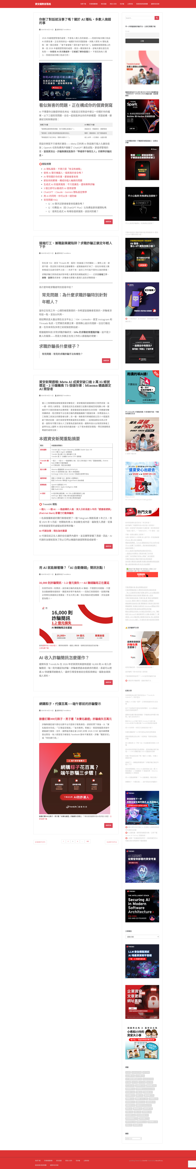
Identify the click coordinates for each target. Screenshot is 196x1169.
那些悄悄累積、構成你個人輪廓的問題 (63, 180)
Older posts (111, 842)
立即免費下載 (44, 648)
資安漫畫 (103, 4)
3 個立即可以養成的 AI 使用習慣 (60, 188)
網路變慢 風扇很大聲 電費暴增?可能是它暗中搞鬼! (143, 603)
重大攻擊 (43, 469)
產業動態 (43, 485)
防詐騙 (122, 4)
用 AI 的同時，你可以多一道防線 (60, 196)
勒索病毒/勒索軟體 (142, 4)
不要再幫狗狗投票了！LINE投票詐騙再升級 (140, 676)
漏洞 (139, 1095)
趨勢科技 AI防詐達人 (49, 645)
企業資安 (130, 4)
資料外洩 (130, 1122)
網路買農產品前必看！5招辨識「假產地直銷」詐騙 (141, 737)
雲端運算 (138, 1125)
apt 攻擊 (130, 1076)
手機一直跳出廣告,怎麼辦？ (135, 534)
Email (127, 31)
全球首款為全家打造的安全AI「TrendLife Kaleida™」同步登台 (139, 696)
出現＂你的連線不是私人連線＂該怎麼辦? (140, 556)
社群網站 (153, 1099)
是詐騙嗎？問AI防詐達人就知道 (136, 672)
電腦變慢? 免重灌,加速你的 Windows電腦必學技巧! (143, 606)
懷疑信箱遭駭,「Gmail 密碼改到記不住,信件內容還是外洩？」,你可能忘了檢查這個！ (155, 543)
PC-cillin (130, 1086)
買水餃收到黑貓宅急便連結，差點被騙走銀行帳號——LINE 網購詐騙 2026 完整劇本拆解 (142, 750)
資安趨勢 (43, 450)
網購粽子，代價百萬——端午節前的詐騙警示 (70, 704)
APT (146, 1072)
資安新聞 (130, 1115)
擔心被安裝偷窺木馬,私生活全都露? (137, 564)
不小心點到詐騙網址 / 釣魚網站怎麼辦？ (139, 223)
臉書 (129, 1109)
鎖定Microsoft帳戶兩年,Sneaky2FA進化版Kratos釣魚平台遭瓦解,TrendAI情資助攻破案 (141, 722)
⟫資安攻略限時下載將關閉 (138, 841)
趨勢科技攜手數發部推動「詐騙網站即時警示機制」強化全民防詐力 (142, 716)
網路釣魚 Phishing (143, 1105)
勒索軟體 (130, 1089)
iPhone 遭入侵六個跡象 (133, 540)
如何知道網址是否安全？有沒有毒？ (138, 522)
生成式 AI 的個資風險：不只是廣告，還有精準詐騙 (69, 184)
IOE (134, 1082)
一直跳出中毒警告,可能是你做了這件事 (139, 553)
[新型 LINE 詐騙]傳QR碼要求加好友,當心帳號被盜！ (143, 617)
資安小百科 (113, 4)
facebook (148, 1079)
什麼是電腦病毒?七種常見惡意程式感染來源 (140, 590)
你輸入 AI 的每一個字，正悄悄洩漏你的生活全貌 (141, 703)
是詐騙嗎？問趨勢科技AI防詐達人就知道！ (140, 525)
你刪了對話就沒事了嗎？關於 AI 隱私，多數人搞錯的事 (75, 21)
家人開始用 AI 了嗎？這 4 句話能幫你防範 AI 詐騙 (142, 744)
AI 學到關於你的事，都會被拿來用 (61, 176)
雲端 (129, 1125)
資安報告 (147, 1112)
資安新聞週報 (132, 1118)
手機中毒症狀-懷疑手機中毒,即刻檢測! (138, 559)
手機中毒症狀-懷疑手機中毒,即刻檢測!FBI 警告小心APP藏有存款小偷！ (141, 233)
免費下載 (83, 4)
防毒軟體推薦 (93, 4)
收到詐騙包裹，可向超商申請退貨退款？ (139, 667)
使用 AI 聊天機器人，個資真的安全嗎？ (63, 172)
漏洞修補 (43, 478)
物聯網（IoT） (141, 1099)
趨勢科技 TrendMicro (64, 30)
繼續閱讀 (108, 222)
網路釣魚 (130, 1105)
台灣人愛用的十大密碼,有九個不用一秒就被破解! (142, 537)
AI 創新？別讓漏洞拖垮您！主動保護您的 (141, 838)
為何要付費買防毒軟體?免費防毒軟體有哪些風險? (142, 561)
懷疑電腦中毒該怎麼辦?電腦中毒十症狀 (139, 595)
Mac (149, 1082)
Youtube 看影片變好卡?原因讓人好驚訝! (139, 601)
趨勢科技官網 (155, 4)
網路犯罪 (151, 1102)
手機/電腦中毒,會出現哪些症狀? (136, 587)
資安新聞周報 (142, 1115)
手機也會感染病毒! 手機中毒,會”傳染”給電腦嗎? (142, 598)
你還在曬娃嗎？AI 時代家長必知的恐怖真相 (140, 732)
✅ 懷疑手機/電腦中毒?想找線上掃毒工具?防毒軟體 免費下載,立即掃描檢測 (141, 570)
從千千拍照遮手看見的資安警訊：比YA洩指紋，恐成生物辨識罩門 (142, 709)
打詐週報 (130, 1095)
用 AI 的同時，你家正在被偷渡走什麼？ (139, 727)
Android (136, 1072)
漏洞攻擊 (149, 1095)
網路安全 (140, 1102)
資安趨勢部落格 (43, 3)
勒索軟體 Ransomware (145, 1089)
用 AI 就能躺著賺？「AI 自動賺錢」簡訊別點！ (72, 568)
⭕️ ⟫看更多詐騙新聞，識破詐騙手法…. (138, 680)
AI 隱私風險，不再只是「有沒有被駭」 (63, 168)
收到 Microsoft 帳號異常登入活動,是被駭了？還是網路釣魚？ (147, 614)
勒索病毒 (151, 1086)
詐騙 (129, 1112)
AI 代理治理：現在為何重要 (53, 530)
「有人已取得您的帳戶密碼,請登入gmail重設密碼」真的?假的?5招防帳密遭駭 (152, 593)
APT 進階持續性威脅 (133, 1079)
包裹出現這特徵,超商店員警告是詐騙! (138, 609)
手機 (139, 1092)
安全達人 (130, 1092)
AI (128, 1072)
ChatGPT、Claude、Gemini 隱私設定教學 (65, 192)
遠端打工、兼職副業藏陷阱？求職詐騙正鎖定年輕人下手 (75, 245)
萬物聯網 (138, 1109)
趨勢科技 (141, 1122)
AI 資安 (42, 493)
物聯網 (130, 1099)
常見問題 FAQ (51, 199)
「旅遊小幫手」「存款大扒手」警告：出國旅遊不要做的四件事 (149, 531)
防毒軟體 (152, 1122)
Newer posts (40, 842)
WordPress (159, 1161)
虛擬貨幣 (148, 1109)
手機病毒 (148, 1092)
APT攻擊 (140, 1076)
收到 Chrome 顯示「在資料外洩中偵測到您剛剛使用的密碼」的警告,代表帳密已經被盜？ (156, 620)
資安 (137, 1112)
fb (128, 1082)
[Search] (157, 18)
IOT (142, 1082)
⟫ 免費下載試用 (130, 454)
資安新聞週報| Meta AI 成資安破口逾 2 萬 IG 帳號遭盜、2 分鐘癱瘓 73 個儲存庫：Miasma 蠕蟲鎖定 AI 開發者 (75, 385)
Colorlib (144, 1161)
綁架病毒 (130, 1102)
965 (88, 841)
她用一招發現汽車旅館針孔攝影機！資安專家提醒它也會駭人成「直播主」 (151, 528)
